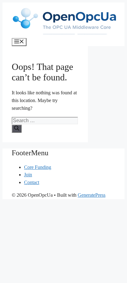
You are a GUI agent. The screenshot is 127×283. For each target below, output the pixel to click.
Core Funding (37, 167)
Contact (31, 182)
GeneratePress (91, 195)
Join (28, 174)
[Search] (17, 129)
